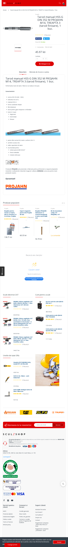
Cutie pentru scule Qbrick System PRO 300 (54, 329)
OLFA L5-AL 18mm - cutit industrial (21, 376)
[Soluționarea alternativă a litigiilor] (12, 481)
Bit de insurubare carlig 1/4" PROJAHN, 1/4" (56, 212)
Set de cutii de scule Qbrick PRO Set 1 (54, 302)
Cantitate (37, 56)
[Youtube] (12, 500)
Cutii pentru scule (42, 295)
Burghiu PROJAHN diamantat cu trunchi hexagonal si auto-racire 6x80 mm (41, 214)
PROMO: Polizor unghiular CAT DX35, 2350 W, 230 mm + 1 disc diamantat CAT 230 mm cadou (23, 304)
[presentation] (62, 203)
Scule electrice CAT (11, 295)
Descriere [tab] (22, 72)
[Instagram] (8, 500)
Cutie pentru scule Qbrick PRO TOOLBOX (54, 316)
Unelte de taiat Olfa (11, 355)
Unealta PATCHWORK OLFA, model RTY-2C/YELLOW (22, 363)
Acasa (4, 10)
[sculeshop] (14, 3)
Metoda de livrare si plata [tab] (39, 72)
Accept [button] (59, 542)
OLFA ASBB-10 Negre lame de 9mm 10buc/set (22, 390)
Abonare (58, 425)
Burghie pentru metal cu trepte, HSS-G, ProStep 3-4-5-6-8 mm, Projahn (10, 213)
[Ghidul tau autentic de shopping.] (7, 457)
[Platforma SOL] (12, 488)
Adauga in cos (45, 64)
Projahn (37, 14)
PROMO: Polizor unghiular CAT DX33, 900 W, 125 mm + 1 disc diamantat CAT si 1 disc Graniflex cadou (23, 339)
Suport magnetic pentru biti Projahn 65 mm (26, 212)
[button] (63, 483)
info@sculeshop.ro (18, 441)
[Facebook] (4, 500)
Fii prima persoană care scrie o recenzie (34, 278)
